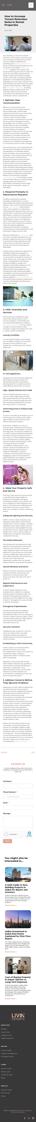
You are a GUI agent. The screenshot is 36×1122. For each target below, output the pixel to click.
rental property (13, 207)
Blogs (3, 1078)
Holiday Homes (6, 1035)
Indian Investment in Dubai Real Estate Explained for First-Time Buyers (18, 935)
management (24, 235)
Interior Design (6, 1050)
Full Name (8, 781)
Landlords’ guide (21, 741)
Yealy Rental (5, 1032)
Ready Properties (7, 1038)
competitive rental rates (15, 88)
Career (3, 1096)
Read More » (11, 905)
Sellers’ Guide (5, 1072)
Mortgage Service (7, 1056)
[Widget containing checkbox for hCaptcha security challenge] (18, 834)
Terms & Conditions (18, 1112)
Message (6, 813)
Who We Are (5, 1093)
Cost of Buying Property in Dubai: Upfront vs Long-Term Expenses (18, 979)
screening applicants (22, 64)
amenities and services (11, 325)
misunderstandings (10, 177)
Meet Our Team (6, 1090)
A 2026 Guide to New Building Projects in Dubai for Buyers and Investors (16, 888)
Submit (7, 841)
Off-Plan (4, 1029)
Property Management (9, 1053)
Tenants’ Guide (6, 1069)
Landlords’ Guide (7, 1075)
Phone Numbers (10, 792)
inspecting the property (24, 277)
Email (6, 803)
